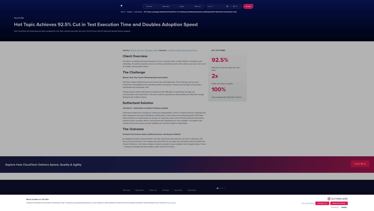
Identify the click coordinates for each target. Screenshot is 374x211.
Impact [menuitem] (182, 6)
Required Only (339, 203)
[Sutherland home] (130, 6)
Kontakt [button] (248, 6)
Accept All (322, 203)
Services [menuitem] (149, 6)
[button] (236, 6)
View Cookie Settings (308, 203)
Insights (129, 12)
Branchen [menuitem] (166, 6)
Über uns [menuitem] (197, 6)
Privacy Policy (171, 203)
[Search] (227, 6)
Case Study (138, 12)
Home (123, 12)
